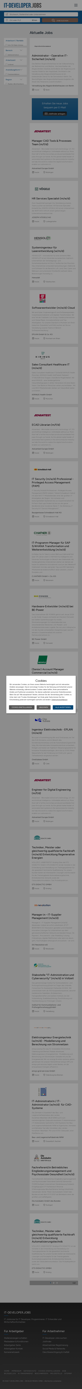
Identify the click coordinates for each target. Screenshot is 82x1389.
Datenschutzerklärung (59, 700)
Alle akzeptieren (63, 707)
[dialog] (41, 694)
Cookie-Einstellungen (22, 707)
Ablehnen (43, 707)
